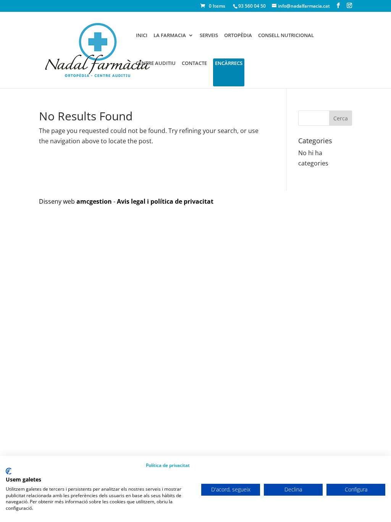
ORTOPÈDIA (238, 35)
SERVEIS (209, 35)
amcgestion (94, 201)
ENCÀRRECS (228, 63)
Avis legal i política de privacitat (165, 201)
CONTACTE (194, 63)
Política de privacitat (168, 465)
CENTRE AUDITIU (156, 63)
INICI (141, 35)
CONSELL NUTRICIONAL (286, 35)
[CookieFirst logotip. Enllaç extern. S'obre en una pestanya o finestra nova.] (8, 471)
